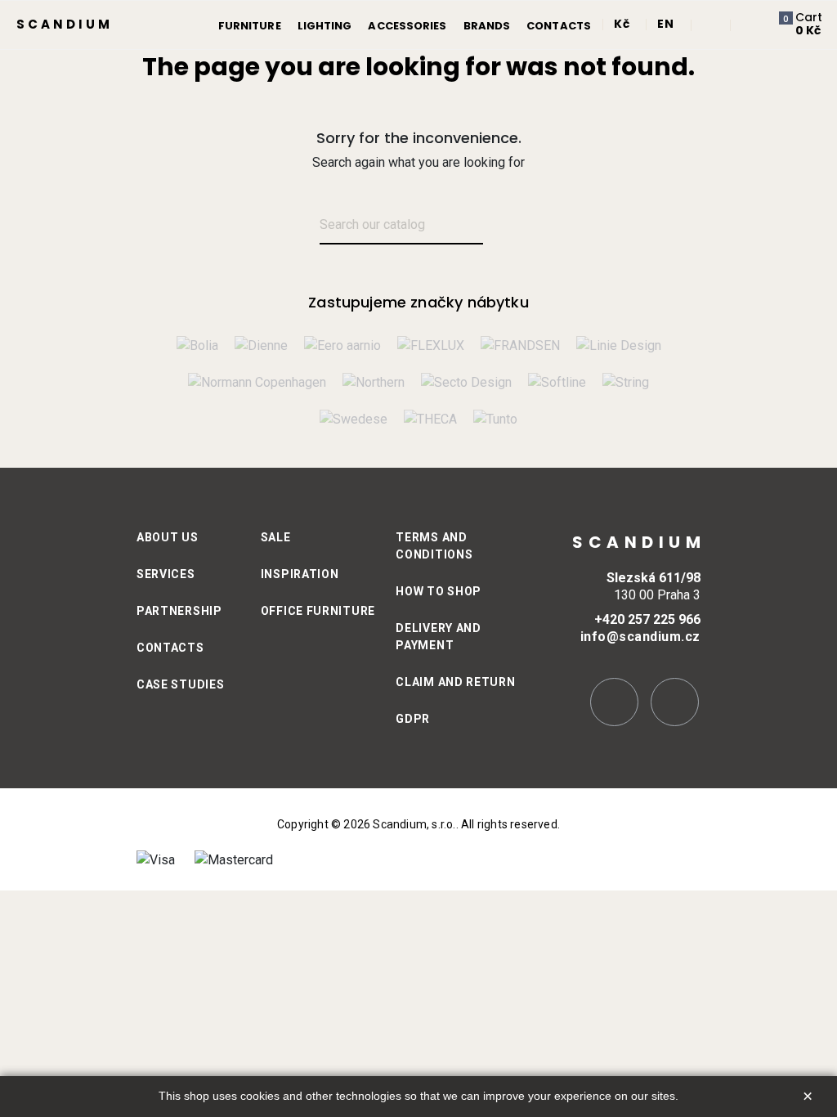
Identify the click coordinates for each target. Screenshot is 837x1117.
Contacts (170, 647)
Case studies (180, 684)
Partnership (179, 610)
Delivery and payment (438, 636)
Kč (621, 24)
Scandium (64, 24)
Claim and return (455, 682)
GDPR (413, 718)
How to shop (438, 591)
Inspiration (300, 574)
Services (166, 574)
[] (502, 226)
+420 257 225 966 (647, 619)
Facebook (675, 702)
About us (168, 537)
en (665, 24)
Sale (276, 537)
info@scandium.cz (640, 636)
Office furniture (318, 610)
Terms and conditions (434, 546)
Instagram (614, 702)
